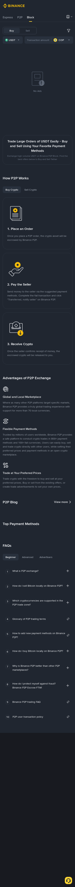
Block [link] (30, 17)
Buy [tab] (11, 30)
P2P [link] (20, 17)
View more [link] (61, 502)
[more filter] (68, 30)
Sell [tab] (28, 30)
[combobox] (13, 40)
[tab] (8, 17)
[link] (41, 618)
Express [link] (8, 17)
